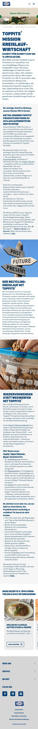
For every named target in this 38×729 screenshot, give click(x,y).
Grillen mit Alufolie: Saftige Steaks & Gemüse (19, 626)
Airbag (10, 485)
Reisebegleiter (14, 471)
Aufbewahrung (14, 459)
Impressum (19, 709)
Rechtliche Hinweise (19, 716)
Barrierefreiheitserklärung (19, 719)
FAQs (12, 576)
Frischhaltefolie (9, 159)
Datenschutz (19, 713)
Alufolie (16, 553)
